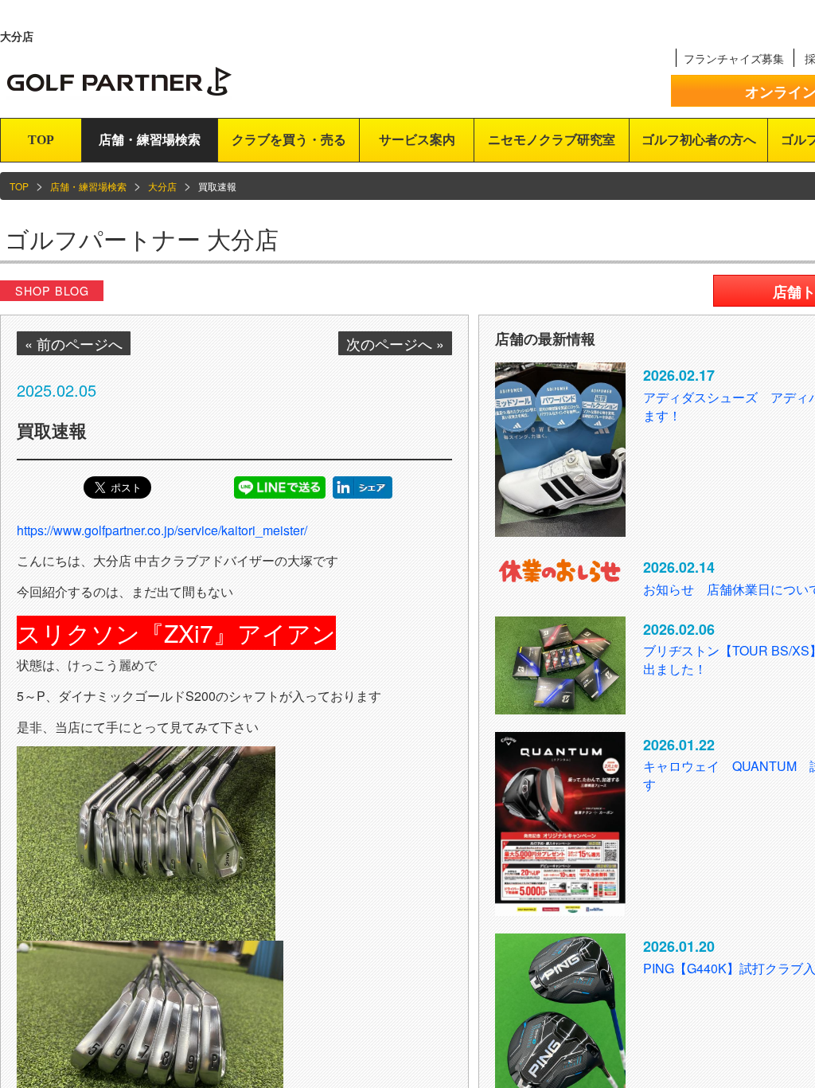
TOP (41, 140)
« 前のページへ (74, 343)
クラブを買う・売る (289, 140)
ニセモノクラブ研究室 (551, 140)
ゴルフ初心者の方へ (698, 140)
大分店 (162, 186)
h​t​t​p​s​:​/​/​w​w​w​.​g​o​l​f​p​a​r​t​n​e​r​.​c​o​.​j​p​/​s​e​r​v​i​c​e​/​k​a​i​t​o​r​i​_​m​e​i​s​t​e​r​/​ (162, 530)
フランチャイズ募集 (734, 58)
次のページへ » (395, 343)
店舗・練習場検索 (150, 140)
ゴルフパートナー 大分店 (142, 238)
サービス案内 (417, 140)
